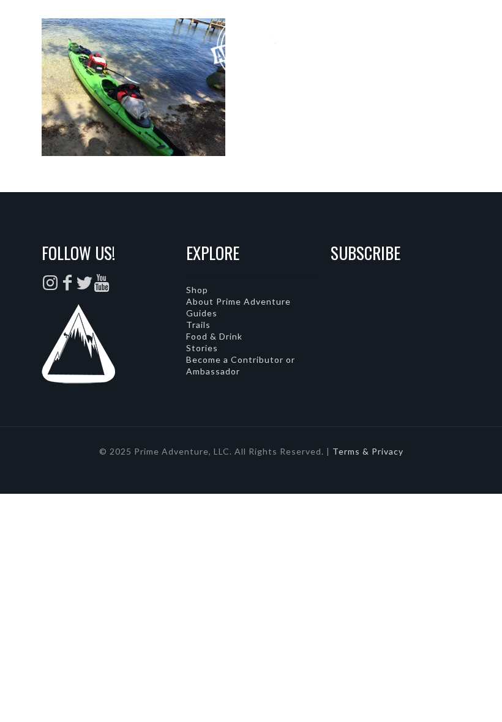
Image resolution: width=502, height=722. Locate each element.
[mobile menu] (482, 45)
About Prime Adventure (238, 301)
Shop (197, 290)
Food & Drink (214, 336)
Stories (202, 348)
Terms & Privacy (367, 451)
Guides (201, 313)
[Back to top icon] (443, 697)
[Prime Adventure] (251, 46)
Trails (198, 324)
